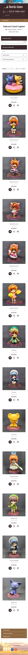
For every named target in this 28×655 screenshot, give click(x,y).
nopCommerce (16, 645)
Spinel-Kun (14, 602)
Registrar (6, 1)
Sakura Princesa (14, 476)
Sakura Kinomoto (14, 140)
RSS (15, 649)
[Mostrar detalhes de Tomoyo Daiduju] (14, 547)
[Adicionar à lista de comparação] (14, 105)
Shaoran (14, 350)
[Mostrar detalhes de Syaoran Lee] (14, 504)
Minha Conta (13, 1)
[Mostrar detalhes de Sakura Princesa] (14, 462)
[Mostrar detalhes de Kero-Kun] (14, 420)
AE (4, 51)
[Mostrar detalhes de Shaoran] (14, 336)
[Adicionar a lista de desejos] (17, 105)
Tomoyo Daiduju (14, 560)
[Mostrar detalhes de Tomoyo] (14, 378)
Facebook (12, 649)
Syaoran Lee (14, 518)
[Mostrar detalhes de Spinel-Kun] (14, 589)
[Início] (6, 29)
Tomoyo (14, 392)
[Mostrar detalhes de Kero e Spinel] (14, 84)
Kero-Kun (14, 434)
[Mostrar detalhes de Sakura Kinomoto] (14, 126)
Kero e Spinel (14, 97)
